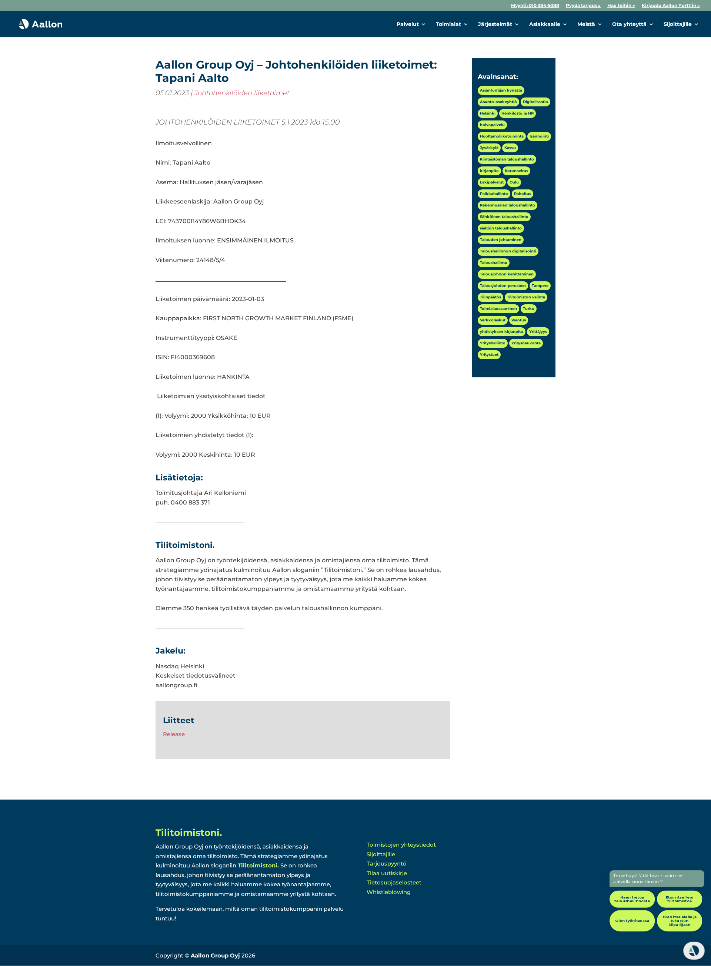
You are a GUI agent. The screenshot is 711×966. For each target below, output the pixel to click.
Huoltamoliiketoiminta (502, 136)
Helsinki (487, 113)
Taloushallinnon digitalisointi (508, 251)
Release (174, 734)
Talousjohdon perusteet (503, 285)
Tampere (540, 285)
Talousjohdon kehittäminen (507, 274)
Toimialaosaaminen (498, 308)
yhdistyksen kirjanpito (501, 331)
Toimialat (448, 24)
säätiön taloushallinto (501, 228)
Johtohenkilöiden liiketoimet (242, 93)
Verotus (518, 320)
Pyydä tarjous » (583, 5)
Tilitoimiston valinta (526, 297)
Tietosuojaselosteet (394, 882)
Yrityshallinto (492, 343)
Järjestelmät (495, 24)
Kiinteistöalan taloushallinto (507, 159)
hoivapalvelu (492, 124)
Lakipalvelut (492, 182)
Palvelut (408, 24)
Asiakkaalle (544, 24)
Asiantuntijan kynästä (501, 90)
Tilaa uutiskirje (387, 873)
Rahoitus (522, 193)
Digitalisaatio (535, 101)
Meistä (586, 24)
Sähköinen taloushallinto (504, 216)
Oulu (514, 182)
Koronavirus (516, 170)
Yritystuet (489, 354)
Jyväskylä (489, 147)
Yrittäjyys (538, 331)
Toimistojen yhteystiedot (401, 844)
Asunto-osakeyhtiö (498, 101)
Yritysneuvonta (526, 343)
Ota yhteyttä (629, 24)
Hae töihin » (621, 5)
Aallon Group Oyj (215, 955)
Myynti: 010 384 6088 (535, 5)
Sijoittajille (678, 24)
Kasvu (510, 147)
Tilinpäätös (490, 297)
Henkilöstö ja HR (517, 113)
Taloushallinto (493, 262)
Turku (528, 308)
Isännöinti (539, 136)
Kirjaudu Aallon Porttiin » (671, 5)
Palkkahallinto (494, 193)
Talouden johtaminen (500, 239)
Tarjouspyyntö (387, 863)
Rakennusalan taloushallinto (507, 205)
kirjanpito (489, 170)
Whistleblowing (389, 892)
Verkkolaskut (492, 320)
